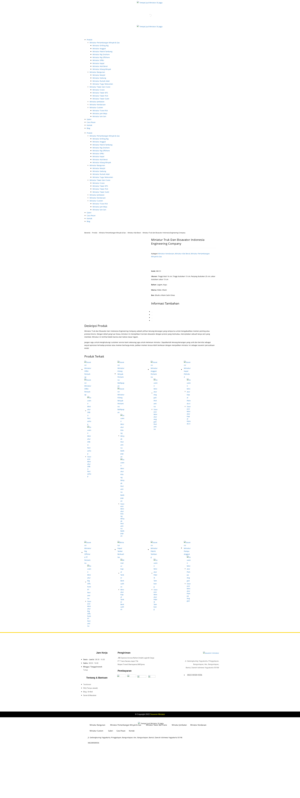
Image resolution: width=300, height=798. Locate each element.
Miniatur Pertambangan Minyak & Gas (105, 42)
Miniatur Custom (96, 107)
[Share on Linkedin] (152, 315)
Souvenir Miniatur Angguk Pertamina (155, 419)
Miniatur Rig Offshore (101, 57)
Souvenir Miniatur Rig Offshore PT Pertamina (89, 613)
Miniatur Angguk (99, 48)
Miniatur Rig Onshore (101, 54)
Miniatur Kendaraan (98, 104)
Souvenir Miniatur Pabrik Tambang (155, 599)
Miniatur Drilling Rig (101, 45)
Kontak (89, 125)
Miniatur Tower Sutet (101, 99)
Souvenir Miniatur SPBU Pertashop (89, 466)
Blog (88, 128)
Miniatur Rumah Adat (101, 81)
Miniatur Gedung (99, 78)
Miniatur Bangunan (97, 72)
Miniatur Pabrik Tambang (102, 51)
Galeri (89, 119)
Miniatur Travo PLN (100, 110)
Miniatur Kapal (98, 63)
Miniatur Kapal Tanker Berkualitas (122, 599)
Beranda (87, 233)
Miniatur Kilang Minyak (102, 69)
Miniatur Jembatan (97, 102)
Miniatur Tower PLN (100, 96)
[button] (161, 262)
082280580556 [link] (93, 743)
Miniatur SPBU (98, 60)
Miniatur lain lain (99, 116)
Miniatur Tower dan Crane (100, 87)
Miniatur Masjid (99, 75)
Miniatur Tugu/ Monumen (103, 84)
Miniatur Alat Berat (100, 66)
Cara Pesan (91, 122)
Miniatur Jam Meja (100, 113)
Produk (89, 40)
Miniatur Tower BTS (100, 93)
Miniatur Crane (99, 90)
